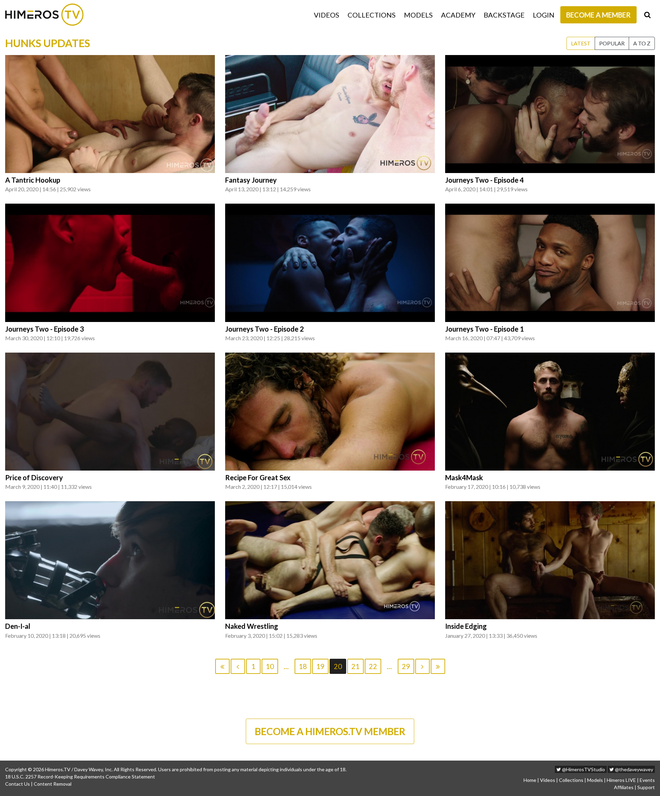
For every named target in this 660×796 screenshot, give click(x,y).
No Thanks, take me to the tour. (330, 161)
